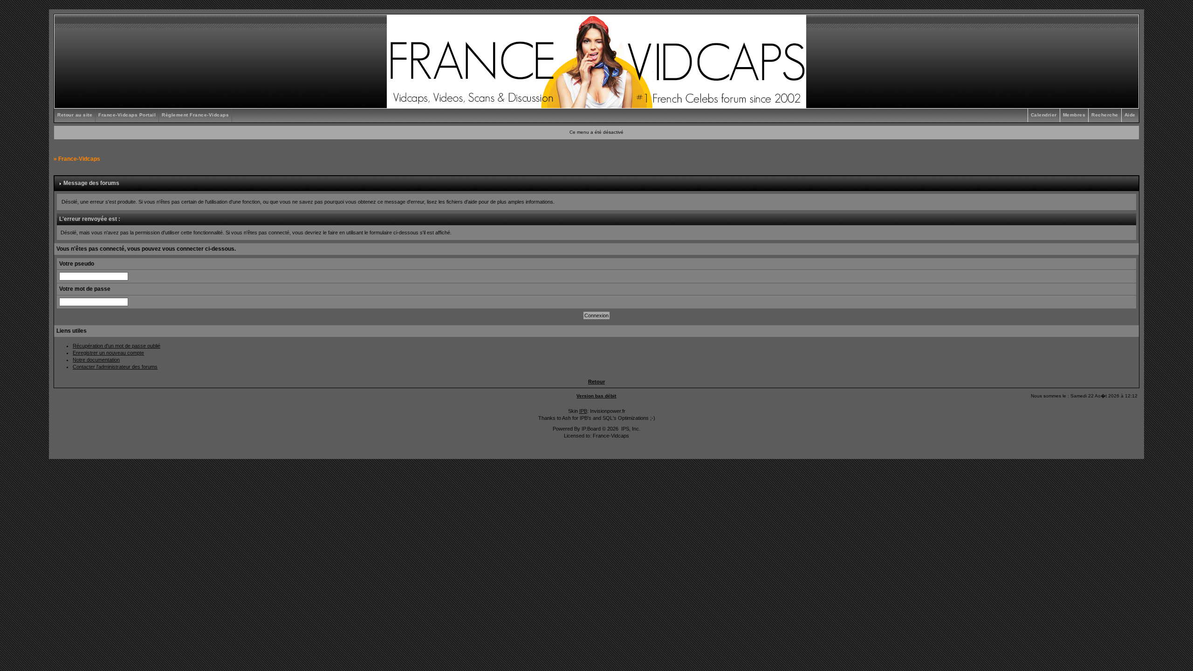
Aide (1130, 114)
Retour (596, 381)
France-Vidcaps (79, 159)
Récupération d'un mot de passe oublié (116, 346)
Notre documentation (96, 360)
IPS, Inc (630, 428)
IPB (583, 411)
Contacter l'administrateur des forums (115, 367)
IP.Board (591, 428)
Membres (1074, 114)
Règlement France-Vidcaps (195, 114)
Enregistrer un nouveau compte (108, 353)
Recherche (1104, 114)
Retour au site (74, 114)
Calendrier (1044, 114)
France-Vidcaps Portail (127, 114)
